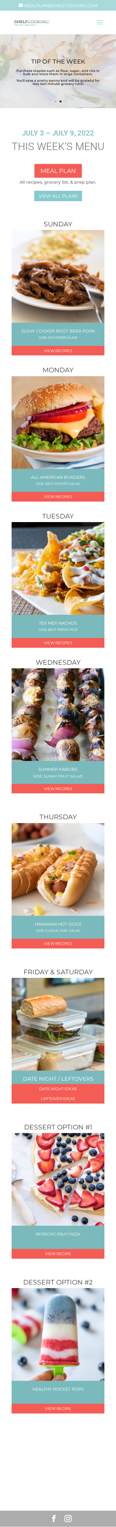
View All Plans (58, 196)
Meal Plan (58, 170)
